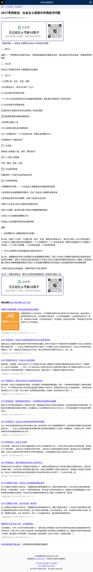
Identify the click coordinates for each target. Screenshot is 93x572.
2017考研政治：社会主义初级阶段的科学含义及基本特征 (25, 340)
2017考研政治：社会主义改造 (14, 442)
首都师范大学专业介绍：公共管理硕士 (17, 524)
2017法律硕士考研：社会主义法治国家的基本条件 (22, 483)
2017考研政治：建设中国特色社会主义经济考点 (22, 462)
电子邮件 (53, 563)
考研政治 (9, 6)
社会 (11, 302)
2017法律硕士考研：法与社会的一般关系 (19, 503)
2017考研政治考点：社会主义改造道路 (18, 360)
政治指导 (18, 6)
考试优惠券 (5, 333)
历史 (29, 302)
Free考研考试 (46, 2)
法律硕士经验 (6, 496)
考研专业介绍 (6, 537)
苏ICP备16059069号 (46, 566)
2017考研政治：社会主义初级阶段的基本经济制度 (22, 421)
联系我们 (46, 563)
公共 (24, 302)
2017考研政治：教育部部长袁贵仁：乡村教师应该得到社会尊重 (28, 401)
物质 (20, 302)
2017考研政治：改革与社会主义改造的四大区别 (22, 381)
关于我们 (39, 563)
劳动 (16, 302)
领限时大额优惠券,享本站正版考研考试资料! (20, 309)
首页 (2, 6)
